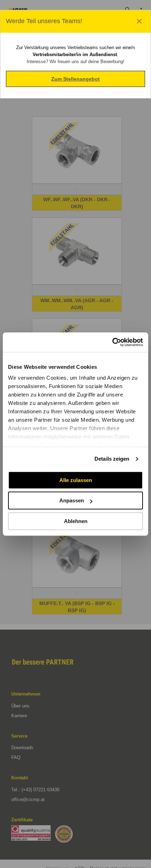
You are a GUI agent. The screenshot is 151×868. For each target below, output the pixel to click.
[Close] (139, 21)
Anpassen (71, 500)
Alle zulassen (75, 480)
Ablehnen (75, 521)
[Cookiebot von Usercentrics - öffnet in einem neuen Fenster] (112, 342)
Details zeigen (111, 459)
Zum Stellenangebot (75, 79)
